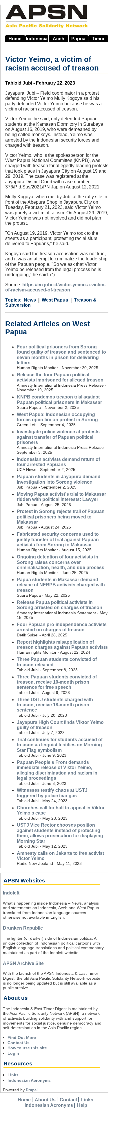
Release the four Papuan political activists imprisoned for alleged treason (60, 377)
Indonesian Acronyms (29, 1080)
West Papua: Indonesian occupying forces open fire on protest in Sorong (57, 417)
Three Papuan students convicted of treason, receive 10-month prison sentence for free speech (57, 682)
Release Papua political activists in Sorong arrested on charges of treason (59, 605)
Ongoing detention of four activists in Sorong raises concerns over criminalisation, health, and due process (60, 562)
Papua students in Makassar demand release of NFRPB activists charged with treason (61, 585)
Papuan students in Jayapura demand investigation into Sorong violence (59, 479)
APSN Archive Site (23, 963)
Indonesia (37, 38)
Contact (68, 1099)
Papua (78, 38)
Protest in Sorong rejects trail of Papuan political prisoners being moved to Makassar (61, 517)
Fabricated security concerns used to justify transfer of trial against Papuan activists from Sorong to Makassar (58, 539)
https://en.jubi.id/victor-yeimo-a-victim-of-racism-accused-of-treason (55, 287)
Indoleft (11, 892)
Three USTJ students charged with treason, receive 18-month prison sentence (55, 705)
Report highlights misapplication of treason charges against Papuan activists (62, 645)
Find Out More (22, 1037)
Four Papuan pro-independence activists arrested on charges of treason (62, 627)
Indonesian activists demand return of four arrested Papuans (58, 462)
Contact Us (19, 1042)
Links (13, 1075)
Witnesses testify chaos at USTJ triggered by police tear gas (52, 793)
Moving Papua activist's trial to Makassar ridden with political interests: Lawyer (61, 497)
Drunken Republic (23, 928)
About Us (45, 1099)
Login (13, 1053)
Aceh (58, 38)
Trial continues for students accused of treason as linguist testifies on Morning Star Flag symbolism (60, 745)
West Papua (55, 299)
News (30, 299)
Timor (98, 38)
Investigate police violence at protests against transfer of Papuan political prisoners (58, 437)
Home (14, 38)
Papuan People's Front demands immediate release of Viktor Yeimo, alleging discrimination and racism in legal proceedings (57, 770)
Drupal (32, 1090)
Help (82, 1105)
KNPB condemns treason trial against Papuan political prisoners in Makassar (59, 399)
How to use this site (27, 1048)
